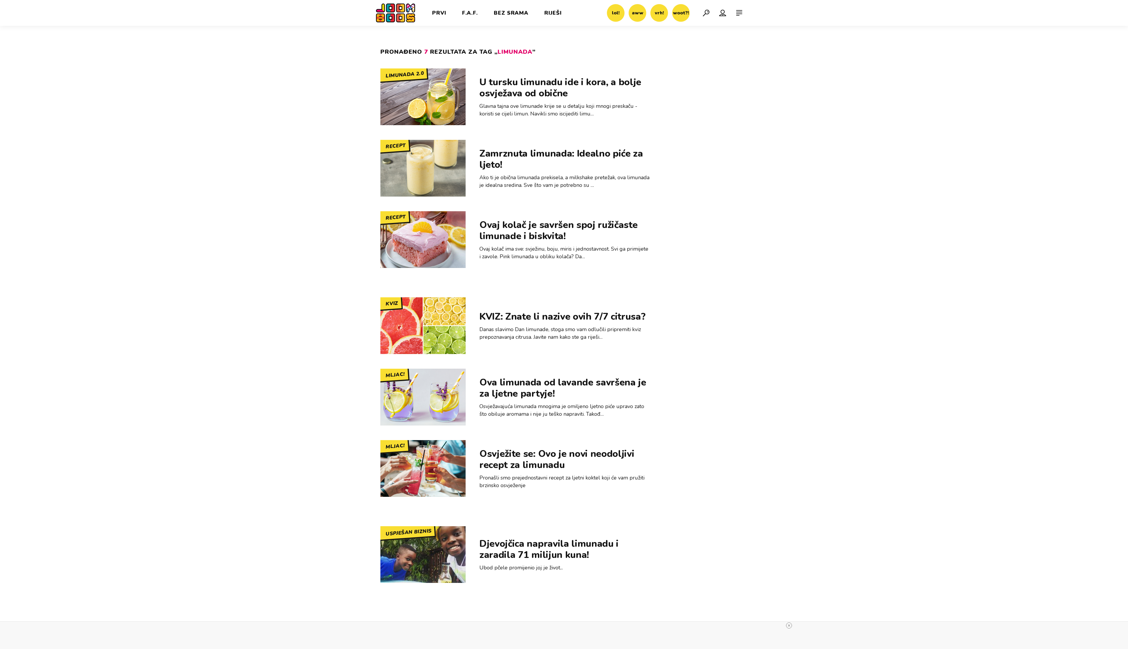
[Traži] (706, 13)
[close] (789, 625)
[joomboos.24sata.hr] (395, 13)
